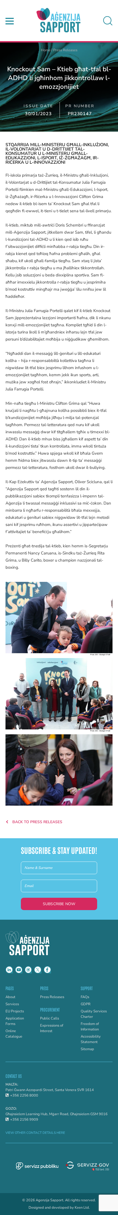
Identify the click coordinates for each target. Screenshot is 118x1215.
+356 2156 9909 (24, 1119)
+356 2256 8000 (24, 1095)
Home (45, 50)
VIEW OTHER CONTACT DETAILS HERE (35, 1132)
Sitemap (87, 1049)
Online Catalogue (13, 1034)
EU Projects (14, 1011)
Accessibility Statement (91, 1039)
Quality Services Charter (94, 1014)
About (10, 997)
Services (12, 1004)
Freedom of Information (90, 1026)
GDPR (86, 1004)
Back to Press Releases (36, 822)
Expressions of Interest (51, 1028)
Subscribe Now (59, 904)
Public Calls (49, 1018)
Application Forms (14, 1021)
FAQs (85, 997)
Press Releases (65, 50)
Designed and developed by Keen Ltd (59, 1208)
